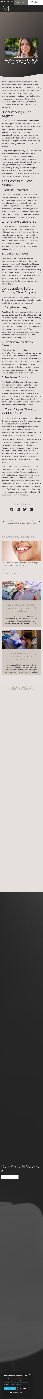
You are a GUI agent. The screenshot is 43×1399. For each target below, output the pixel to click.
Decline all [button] (24, 1388)
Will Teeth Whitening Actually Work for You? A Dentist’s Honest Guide (21, 656)
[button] (12, 509)
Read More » (5, 569)
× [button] (29, 1374)
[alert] (17, 1384)
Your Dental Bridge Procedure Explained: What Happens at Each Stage (21, 608)
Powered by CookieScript (17, 1395)
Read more (18, 1384)
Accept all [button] (10, 1388)
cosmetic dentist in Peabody (15, 495)
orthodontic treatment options (25, 466)
